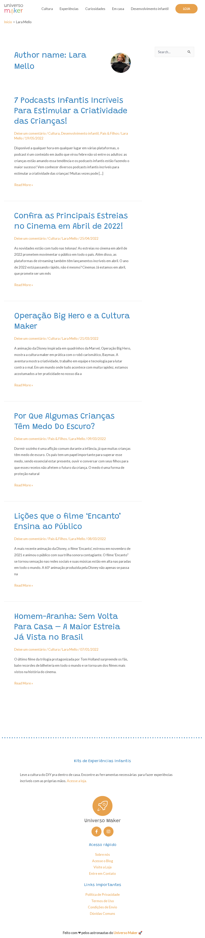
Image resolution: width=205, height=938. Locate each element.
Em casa (118, 9)
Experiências (69, 9)
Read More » (23, 184)
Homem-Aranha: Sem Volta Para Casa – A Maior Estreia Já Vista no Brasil (67, 627)
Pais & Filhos (109, 133)
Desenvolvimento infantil (150, 9)
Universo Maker (126, 933)
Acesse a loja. (77, 781)
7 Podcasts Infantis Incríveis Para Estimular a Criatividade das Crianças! (70, 111)
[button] (186, 8)
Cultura (47, 9)
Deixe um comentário (30, 133)
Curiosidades (95, 9)
